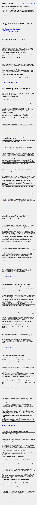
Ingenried (26, 463)
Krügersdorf (30, 463)
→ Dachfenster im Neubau (6, 30)
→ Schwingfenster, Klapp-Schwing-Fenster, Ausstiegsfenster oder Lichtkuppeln (15, 28)
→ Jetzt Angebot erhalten (27, 3)
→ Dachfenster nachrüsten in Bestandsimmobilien (10, 31)
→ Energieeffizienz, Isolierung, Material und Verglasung (11, 29)
